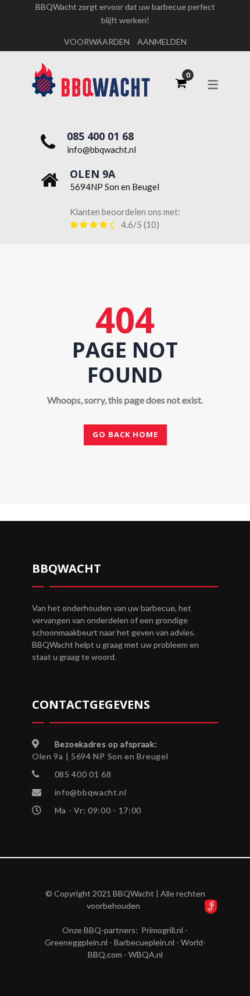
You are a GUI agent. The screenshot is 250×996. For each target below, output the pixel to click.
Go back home (125, 434)
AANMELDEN (162, 42)
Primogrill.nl (162, 930)
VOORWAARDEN (97, 42)
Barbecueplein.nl (144, 942)
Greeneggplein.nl (76, 942)
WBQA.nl (145, 954)
